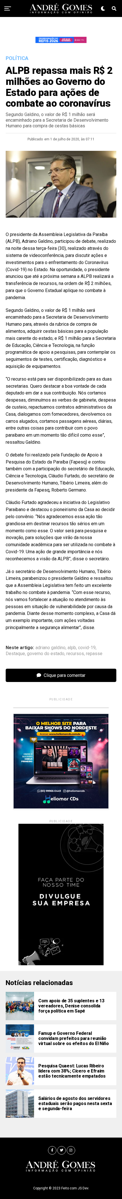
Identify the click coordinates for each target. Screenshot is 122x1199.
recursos (75, 653)
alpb (72, 647)
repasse (94, 653)
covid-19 (87, 647)
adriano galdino (50, 647)
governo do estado (45, 653)
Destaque (15, 653)
